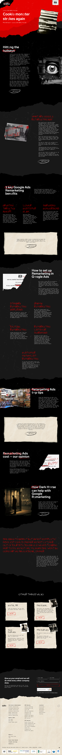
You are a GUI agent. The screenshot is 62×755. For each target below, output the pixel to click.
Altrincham (41, 706)
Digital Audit (12, 717)
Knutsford (41, 708)
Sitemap (39, 747)
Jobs (10, 737)
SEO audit (11, 720)
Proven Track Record (13, 740)
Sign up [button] (48, 685)
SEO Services (27, 705)
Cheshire (41, 713)
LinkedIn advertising (13, 709)
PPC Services (27, 720)
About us (10, 734)
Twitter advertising (13, 715)
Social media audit (13, 722)
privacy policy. (54, 692)
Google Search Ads (15, 60)
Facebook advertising (13, 706)
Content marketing (29, 706)
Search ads (27, 727)
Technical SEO (28, 712)
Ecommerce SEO (28, 713)
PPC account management (30, 726)
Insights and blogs (13, 741)
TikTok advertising (13, 713)
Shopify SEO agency (29, 715)
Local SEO (27, 709)
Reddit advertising (13, 712)
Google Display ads (29, 722)
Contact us (11, 743)
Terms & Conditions (33, 747)
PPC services (7, 22)
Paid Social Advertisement (15, 705)
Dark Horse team (12, 736)
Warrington (41, 709)
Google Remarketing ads (30, 723)
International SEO (29, 708)
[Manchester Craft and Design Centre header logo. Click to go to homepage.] (7, 3)
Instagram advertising (14, 708)
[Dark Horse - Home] (4, 706)
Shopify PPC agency (29, 730)
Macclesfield (42, 712)
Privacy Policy (25, 747)
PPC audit (11, 719)
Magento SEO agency (29, 716)
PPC (12, 81)
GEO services (27, 718)
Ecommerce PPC (28, 729)
